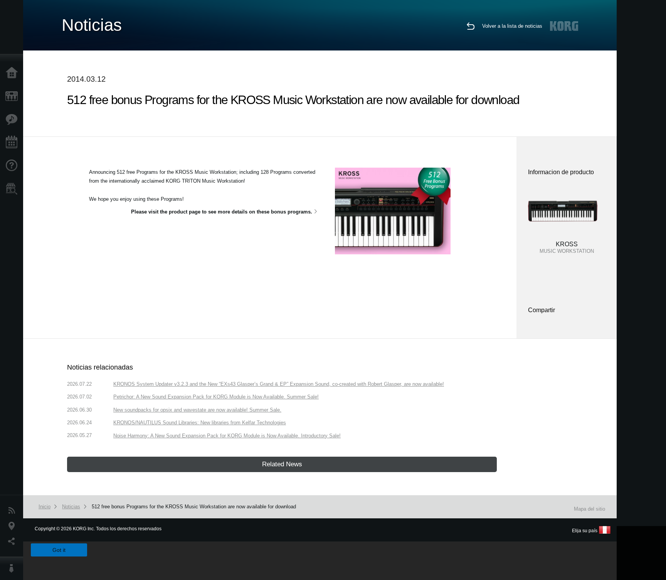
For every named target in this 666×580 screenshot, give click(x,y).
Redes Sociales (13, 541)
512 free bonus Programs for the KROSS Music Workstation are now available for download (194, 506)
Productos (13, 96)
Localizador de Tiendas (13, 191)
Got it (59, 550)
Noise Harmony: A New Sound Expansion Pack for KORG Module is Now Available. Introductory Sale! (227, 436)
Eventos (13, 142)
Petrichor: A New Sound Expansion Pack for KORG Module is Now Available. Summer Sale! (216, 397)
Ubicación (13, 526)
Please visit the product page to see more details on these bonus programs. (221, 212)
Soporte (13, 165)
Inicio (13, 73)
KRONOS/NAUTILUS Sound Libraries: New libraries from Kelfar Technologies (199, 422)
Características (13, 119)
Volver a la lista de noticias (512, 26)
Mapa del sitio (589, 509)
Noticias (13, 510)
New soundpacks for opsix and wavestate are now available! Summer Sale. (197, 410)
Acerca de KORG (13, 568)
